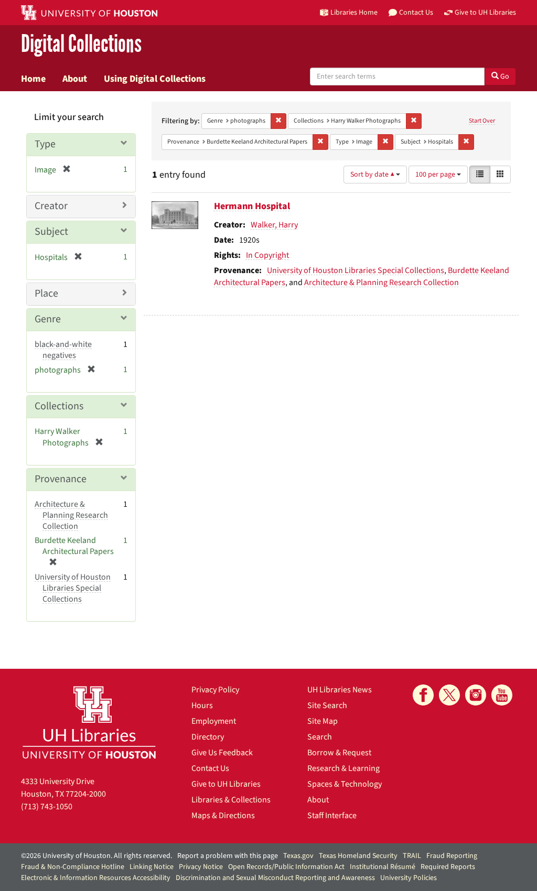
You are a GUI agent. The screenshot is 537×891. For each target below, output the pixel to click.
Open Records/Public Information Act (286, 867)
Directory (207, 737)
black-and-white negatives (63, 350)
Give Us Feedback (222, 752)
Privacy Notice (201, 867)
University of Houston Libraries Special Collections (355, 270)
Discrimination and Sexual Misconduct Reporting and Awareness (275, 878)
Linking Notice (152, 867)
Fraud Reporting (451, 856)
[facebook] (423, 694)
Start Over (482, 120)
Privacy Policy (215, 690)
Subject (51, 231)
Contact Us (210, 768)
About (74, 78)
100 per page (436, 174)
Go (504, 76)
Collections (59, 406)
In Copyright (267, 255)
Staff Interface (332, 815)
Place (46, 293)
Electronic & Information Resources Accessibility (95, 878)
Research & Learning (343, 768)
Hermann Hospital (252, 206)
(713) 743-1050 (46, 806)
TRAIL (412, 856)
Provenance (61, 479)
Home (33, 78)
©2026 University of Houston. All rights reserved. (96, 856)
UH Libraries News (339, 690)
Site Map (322, 721)
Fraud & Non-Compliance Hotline (72, 867)
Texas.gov (298, 856)
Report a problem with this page (227, 856)
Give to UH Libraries (226, 784)
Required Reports (448, 867)
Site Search (327, 705)
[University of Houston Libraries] (89, 722)
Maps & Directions (223, 815)
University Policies (408, 878)
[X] (449, 694)
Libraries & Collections (231, 800)
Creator (51, 206)
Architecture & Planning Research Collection (381, 282)
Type (45, 144)
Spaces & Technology (344, 784)
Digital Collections (81, 44)
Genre (48, 319)
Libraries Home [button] (354, 12)
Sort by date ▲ (373, 174)
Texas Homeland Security (358, 856)
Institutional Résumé (382, 867)
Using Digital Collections (155, 78)
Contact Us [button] (416, 12)
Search (319, 737)
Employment (213, 721)
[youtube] (501, 694)
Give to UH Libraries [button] (485, 12)
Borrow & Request (339, 752)
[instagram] (475, 694)
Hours (202, 705)
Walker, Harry (274, 225)
